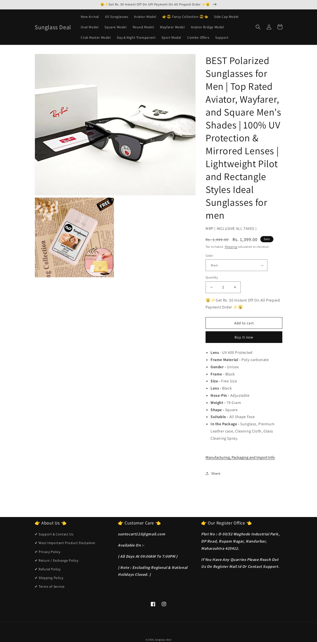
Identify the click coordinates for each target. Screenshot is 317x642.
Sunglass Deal (163, 639)
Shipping (231, 246)
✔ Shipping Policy (49, 578)
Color (209, 255)
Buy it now (244, 337)
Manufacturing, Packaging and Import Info (240, 457)
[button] (258, 27)
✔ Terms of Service (50, 586)
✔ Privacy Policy (47, 552)
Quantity (212, 277)
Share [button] (215, 473)
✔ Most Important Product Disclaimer (65, 543)
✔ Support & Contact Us (54, 534)
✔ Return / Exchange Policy (57, 560)
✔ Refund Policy (48, 569)
